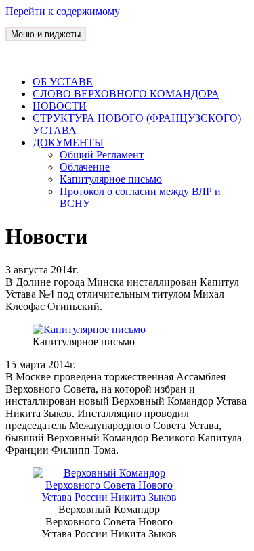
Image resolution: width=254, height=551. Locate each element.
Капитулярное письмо (111, 179)
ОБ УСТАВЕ (63, 81)
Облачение (85, 167)
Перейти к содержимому (62, 11)
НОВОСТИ (60, 106)
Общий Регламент (102, 154)
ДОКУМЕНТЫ (68, 142)
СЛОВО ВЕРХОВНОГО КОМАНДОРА (126, 94)
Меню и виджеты (46, 34)
